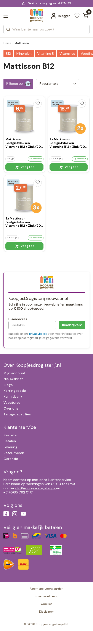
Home (7, 43)
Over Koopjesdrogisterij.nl (32, 365)
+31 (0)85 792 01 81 (18, 492)
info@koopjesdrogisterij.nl (35, 488)
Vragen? (12, 472)
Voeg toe (27, 167)
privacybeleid (38, 334)
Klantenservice (19, 427)
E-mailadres (17, 319)
